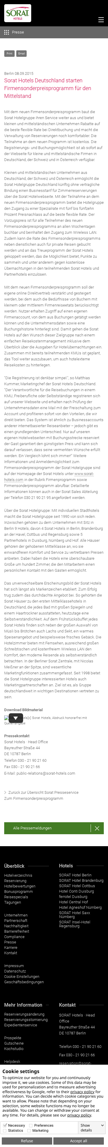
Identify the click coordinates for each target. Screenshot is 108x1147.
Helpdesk (12, 1061)
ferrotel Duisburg (73, 897)
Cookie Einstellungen (21, 976)
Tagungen (12, 902)
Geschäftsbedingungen (24, 982)
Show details (86, 1128)
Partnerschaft (15, 921)
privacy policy (82, 1091)
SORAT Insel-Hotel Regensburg (74, 924)
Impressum (14, 966)
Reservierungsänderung (24, 1014)
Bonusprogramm (18, 891)
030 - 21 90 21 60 (32, 760)
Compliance (14, 937)
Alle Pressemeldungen (32, 828)
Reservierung (15, 881)
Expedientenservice (20, 1025)
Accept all (78, 1140)
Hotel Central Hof (73, 902)
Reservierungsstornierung (26, 1020)
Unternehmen (16, 915)
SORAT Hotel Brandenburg (81, 880)
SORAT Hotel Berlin (75, 875)
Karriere (10, 947)
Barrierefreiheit (16, 931)
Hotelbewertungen (19, 886)
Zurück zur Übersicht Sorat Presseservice (43, 792)
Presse (10, 942)
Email (21, 53)
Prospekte (12, 1038)
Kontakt (10, 953)
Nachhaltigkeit (16, 926)
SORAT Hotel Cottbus (77, 886)
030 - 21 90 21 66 (80, 1055)
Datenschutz (15, 971)
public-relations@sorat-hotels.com (45, 773)
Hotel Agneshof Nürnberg (80, 907)
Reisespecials (16, 897)
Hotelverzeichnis (18, 875)
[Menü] (100, 20)
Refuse (27, 1140)
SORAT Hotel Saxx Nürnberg (74, 915)
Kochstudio (13, 1049)
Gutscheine (14, 1043)
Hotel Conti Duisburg (76, 891)
